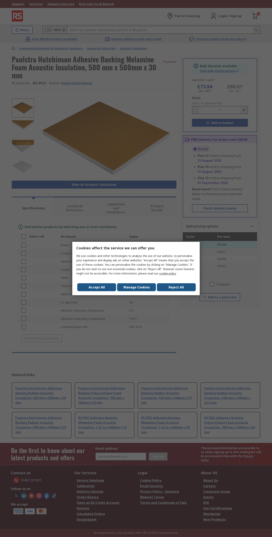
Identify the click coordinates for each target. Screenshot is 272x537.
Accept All (97, 287)
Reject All (176, 287)
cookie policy (167, 273)
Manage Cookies (136, 287)
